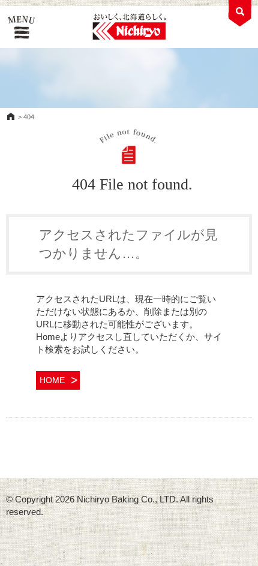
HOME (11, 116)
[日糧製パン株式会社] (129, 27)
